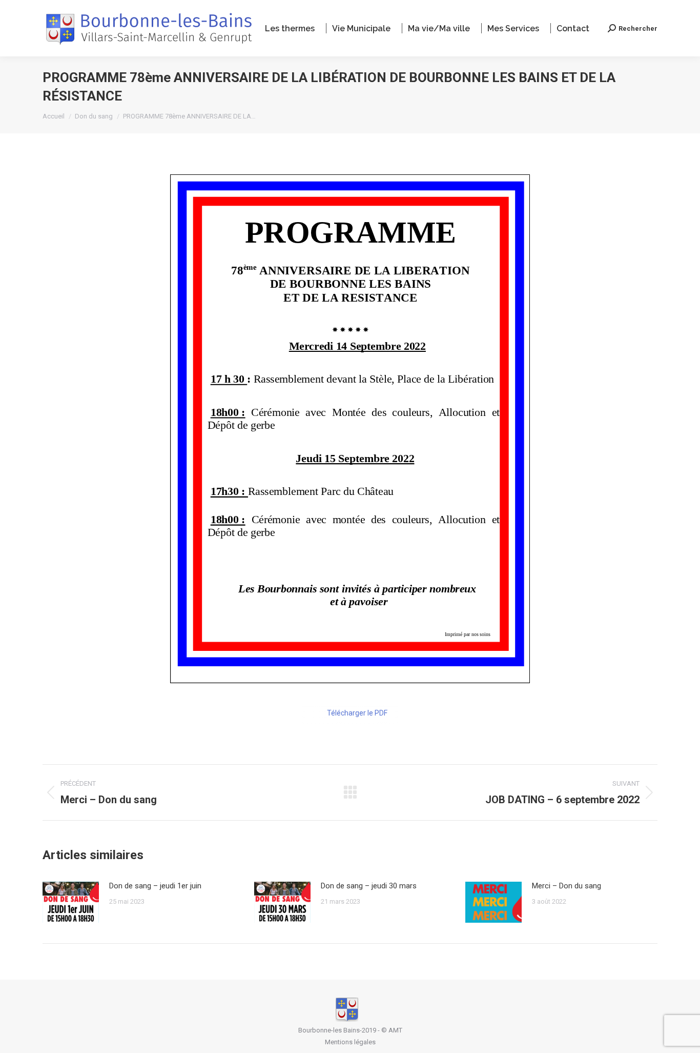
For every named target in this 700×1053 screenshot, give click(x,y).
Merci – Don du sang (566, 885)
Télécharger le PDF (357, 713)
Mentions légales (350, 1042)
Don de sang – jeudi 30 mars (369, 885)
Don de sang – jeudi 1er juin (155, 885)
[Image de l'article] (71, 902)
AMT (395, 1030)
